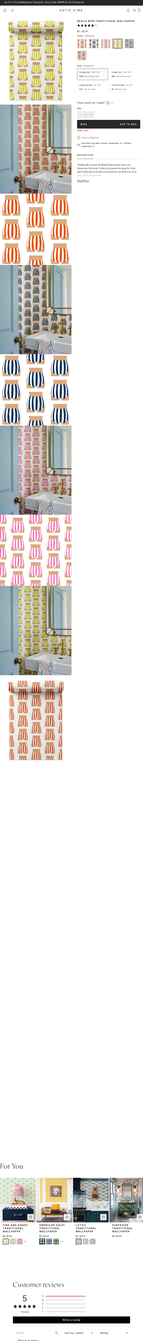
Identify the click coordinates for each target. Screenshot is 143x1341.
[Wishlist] (134, 10)
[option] (82, 44)
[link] (87, 25)
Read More (83, 180)
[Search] (12, 10)
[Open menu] (4, 10)
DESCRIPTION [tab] (85, 155)
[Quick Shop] (30, 1217)
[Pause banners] (139, 3)
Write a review (71, 1320)
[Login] (128, 10)
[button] (64, 1296)
